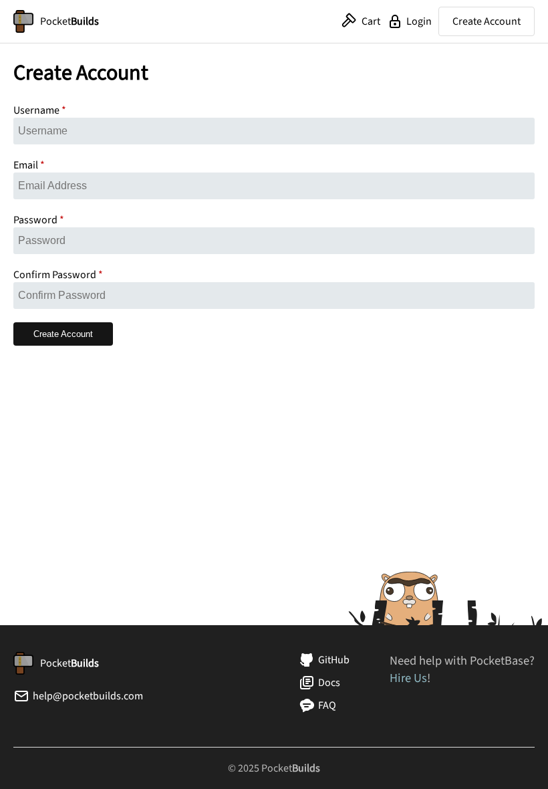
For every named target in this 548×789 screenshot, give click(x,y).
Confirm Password (54, 274)
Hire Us (408, 678)
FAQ (327, 705)
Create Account (486, 21)
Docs (329, 682)
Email (25, 165)
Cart (371, 21)
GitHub (334, 660)
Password (35, 220)
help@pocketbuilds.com (88, 696)
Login (419, 21)
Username (36, 110)
